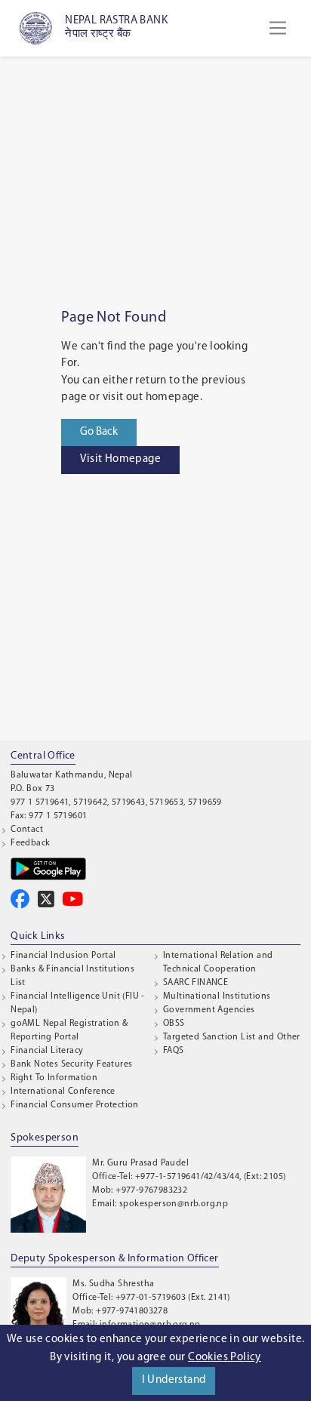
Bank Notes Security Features (71, 1064)
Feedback (30, 843)
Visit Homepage (120, 459)
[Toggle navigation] (277, 28)
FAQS (173, 1050)
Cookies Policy (224, 1357)
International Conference (63, 1091)
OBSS (174, 1023)
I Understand (174, 1380)
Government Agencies (209, 1010)
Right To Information (54, 1077)
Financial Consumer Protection (75, 1105)
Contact (27, 829)
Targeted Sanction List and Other (231, 1037)
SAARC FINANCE (195, 982)
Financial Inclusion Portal (63, 955)
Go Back (99, 432)
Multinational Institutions (216, 996)
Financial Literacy (47, 1050)
